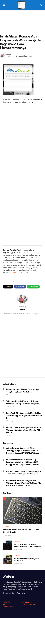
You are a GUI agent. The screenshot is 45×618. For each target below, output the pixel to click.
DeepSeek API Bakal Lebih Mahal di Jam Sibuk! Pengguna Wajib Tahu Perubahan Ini (24, 415)
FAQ (4, 604)
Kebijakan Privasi (9, 606)
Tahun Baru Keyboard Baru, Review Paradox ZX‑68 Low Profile (27, 545)
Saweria (16, 272)
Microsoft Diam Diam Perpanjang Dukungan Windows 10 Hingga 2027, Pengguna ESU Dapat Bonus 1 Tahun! (22, 462)
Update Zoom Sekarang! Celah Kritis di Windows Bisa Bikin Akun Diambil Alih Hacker (23, 430)
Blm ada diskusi (21, 56)
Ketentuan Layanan (29, 604)
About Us (25, 602)
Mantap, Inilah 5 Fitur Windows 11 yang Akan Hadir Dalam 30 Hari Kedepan (23, 472)
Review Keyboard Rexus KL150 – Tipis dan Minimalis (21, 530)
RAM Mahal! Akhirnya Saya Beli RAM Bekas (26, 559)
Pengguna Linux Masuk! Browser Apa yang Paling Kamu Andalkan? (22, 390)
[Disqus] (22, 349)
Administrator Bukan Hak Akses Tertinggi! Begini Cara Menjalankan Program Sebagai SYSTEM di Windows (23, 450)
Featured (17, 541)
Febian (9, 54)
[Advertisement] (22, 18)
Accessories (6, 526)
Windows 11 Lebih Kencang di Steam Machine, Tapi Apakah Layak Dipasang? (23, 402)
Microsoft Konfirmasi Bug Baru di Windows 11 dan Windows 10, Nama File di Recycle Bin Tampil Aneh (23, 483)
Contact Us (6, 602)
